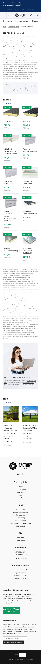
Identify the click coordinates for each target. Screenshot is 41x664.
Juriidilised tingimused (20, 578)
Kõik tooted (20, 509)
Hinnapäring (20, 518)
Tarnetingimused (20, 570)
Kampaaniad (20, 515)
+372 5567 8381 (20, 552)
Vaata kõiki (8, 21)
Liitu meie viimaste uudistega (13, 642)
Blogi (23, 9)
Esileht (4, 26)
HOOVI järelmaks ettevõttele (20, 523)
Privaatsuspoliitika (20, 575)
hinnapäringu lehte (24, 87)
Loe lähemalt (7, 603)
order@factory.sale (27, 89)
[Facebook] (22, 474)
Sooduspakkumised (23, 21)
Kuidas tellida (20, 540)
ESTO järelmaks (20, 520)
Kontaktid (31, 9)
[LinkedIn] (18, 474)
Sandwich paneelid (13, 26)
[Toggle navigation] (3, 15)
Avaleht (9, 9)
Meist (16, 9)
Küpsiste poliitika (20, 573)
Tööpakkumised (20, 489)
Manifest (20, 492)
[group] (11, 427)
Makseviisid (20, 526)
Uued (36, 21)
